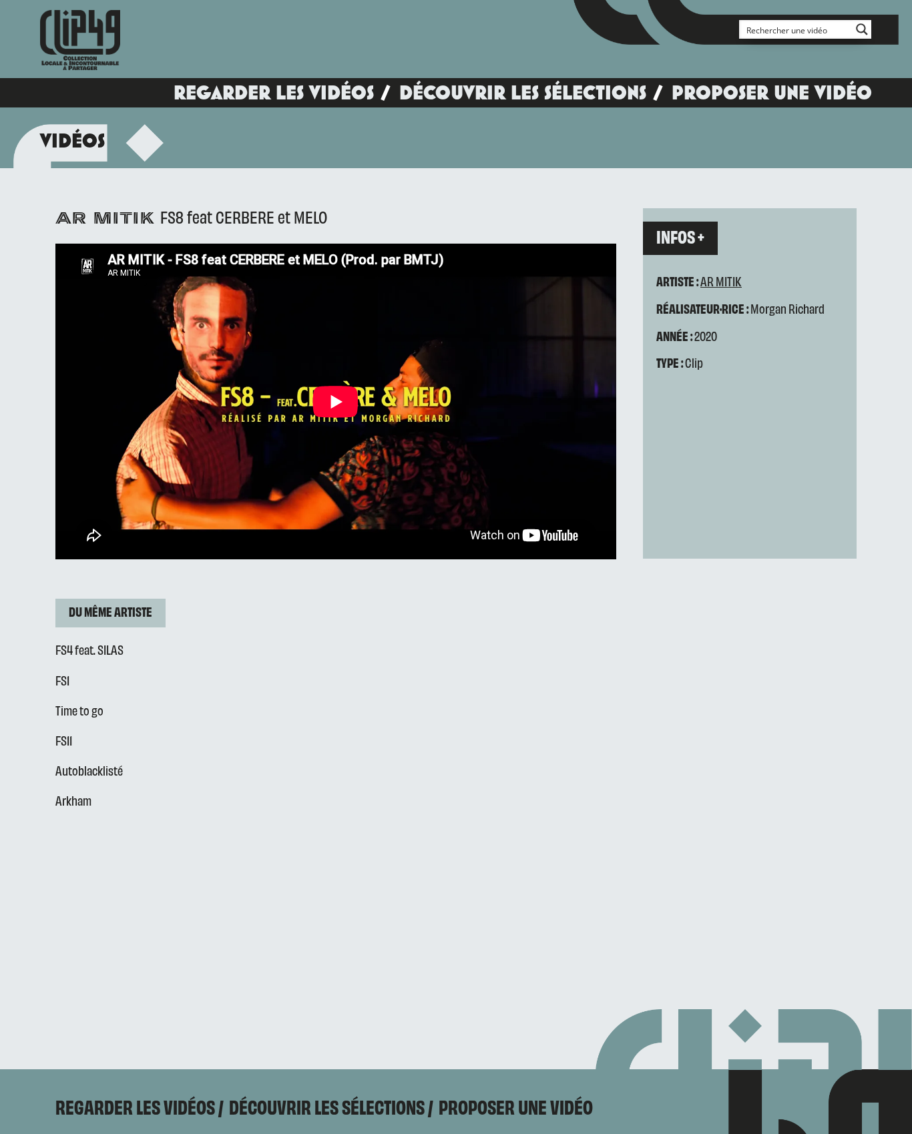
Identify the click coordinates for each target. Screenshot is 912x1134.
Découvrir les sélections (522, 92)
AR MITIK (721, 280)
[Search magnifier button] (862, 29)
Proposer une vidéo (772, 92)
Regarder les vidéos (274, 92)
